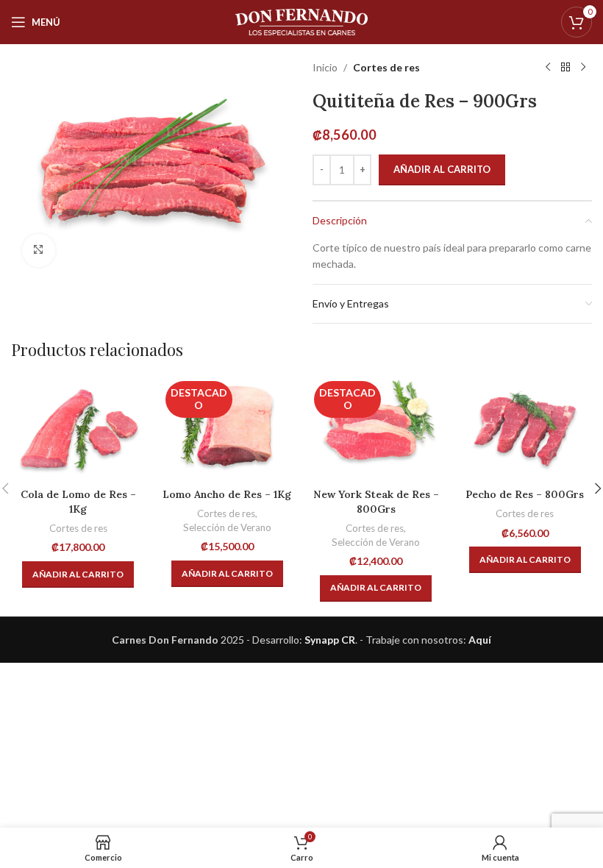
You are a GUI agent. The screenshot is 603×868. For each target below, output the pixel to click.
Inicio (325, 67)
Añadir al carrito (441, 169)
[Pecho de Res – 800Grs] (525, 428)
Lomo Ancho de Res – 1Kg (227, 494)
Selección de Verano (227, 527)
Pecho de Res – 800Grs (524, 494)
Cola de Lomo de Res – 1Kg (78, 502)
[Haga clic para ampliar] (38, 250)
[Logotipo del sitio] (301, 21)
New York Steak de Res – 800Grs (376, 502)
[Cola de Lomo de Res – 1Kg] (78, 428)
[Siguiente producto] (583, 68)
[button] (78, 574)
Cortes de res (386, 67)
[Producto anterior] (548, 68)
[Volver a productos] (565, 68)
